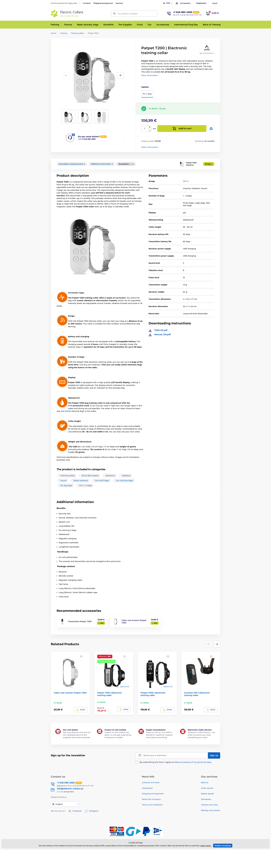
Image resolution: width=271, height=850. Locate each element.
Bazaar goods (207, 793)
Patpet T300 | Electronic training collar (153, 694)
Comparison (185, 3)
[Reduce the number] (149, 130)
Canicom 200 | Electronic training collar (197, 694)
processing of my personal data (195, 762)
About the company (151, 799)
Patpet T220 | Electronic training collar (109, 694)
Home (53, 33)
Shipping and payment (103, 3)
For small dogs (102, 480)
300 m (186, 181)
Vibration (126, 475)
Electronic (110, 475)
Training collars (77, 33)
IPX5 (70, 405)
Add (102, 623)
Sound (63, 480)
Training (63, 33)
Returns (204, 782)
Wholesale (206, 799)
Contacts (87, 3)
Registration (201, 3)
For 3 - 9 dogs (85, 485)
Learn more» (205, 846)
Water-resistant (80, 480)
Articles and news (209, 805)
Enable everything (223, 846)
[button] (120, 75)
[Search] (114, 13)
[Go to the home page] (67, 13)
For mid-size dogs (124, 480)
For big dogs (66, 485)
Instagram (94, 811)
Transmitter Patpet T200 (80, 621)
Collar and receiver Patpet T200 (70, 692)
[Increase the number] (149, 127)
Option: (145, 87)
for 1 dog (147, 93)
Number (144, 128)
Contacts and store (150, 782)
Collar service (207, 788)
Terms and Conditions (152, 805)
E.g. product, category (128, 13)
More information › (150, 75)
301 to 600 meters (90, 475)
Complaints (147, 788)
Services (119, 3)
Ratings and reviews (210, 810)
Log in (214, 3)
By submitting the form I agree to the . (176, 762)
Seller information (149, 147)
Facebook (77, 811)
